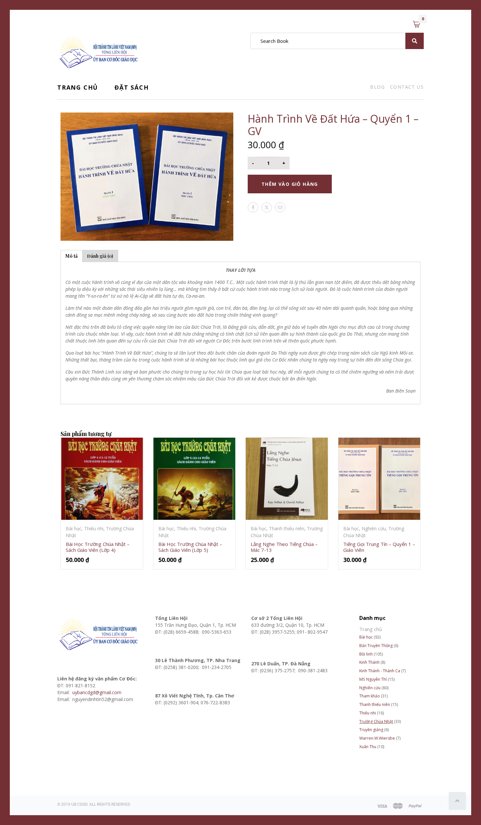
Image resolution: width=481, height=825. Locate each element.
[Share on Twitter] (266, 207)
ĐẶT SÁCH (132, 87)
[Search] (414, 41)
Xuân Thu (367, 746)
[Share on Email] (280, 207)
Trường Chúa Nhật (376, 721)
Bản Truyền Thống (376, 645)
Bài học (366, 637)
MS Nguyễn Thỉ (373, 679)
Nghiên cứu (370, 688)
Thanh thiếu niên (374, 704)
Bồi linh (366, 654)
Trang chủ (77, 87)
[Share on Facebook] (253, 207)
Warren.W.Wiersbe (377, 738)
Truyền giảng (371, 729)
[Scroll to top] (457, 801)
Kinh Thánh (369, 662)
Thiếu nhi (367, 713)
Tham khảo (369, 696)
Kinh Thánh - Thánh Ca (379, 671)
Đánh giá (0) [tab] (100, 256)
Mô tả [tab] (71, 256)
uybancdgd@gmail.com (97, 692)
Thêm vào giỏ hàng (289, 184)
